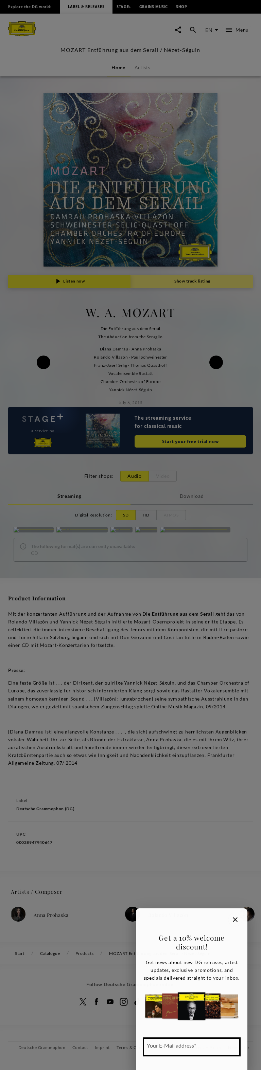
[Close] (235, 919)
